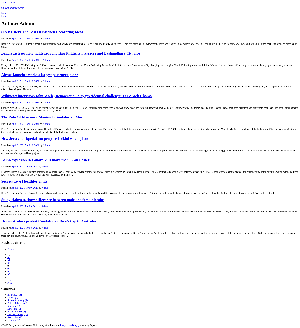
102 (9, 280)
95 (9, 271)
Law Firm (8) (14, 308)
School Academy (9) (18, 300)
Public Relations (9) (17, 303)
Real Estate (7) (15, 317)
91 (9, 260)
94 (9, 268)
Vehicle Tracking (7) (18, 314)
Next (10, 282)
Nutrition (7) (14, 320)
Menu (4, 13)
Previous (12, 249)
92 (9, 263)
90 (9, 257)
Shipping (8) (14, 306)
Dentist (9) (13, 297)
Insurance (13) (15, 294)
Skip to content (8, 2)
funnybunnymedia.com (12, 8)
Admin (46, 38)
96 (9, 274)
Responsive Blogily (70, 325)
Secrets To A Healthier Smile (24, 181)
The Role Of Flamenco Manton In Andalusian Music (43, 117)
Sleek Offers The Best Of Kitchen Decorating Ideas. (42, 32)
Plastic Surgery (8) (17, 311)
